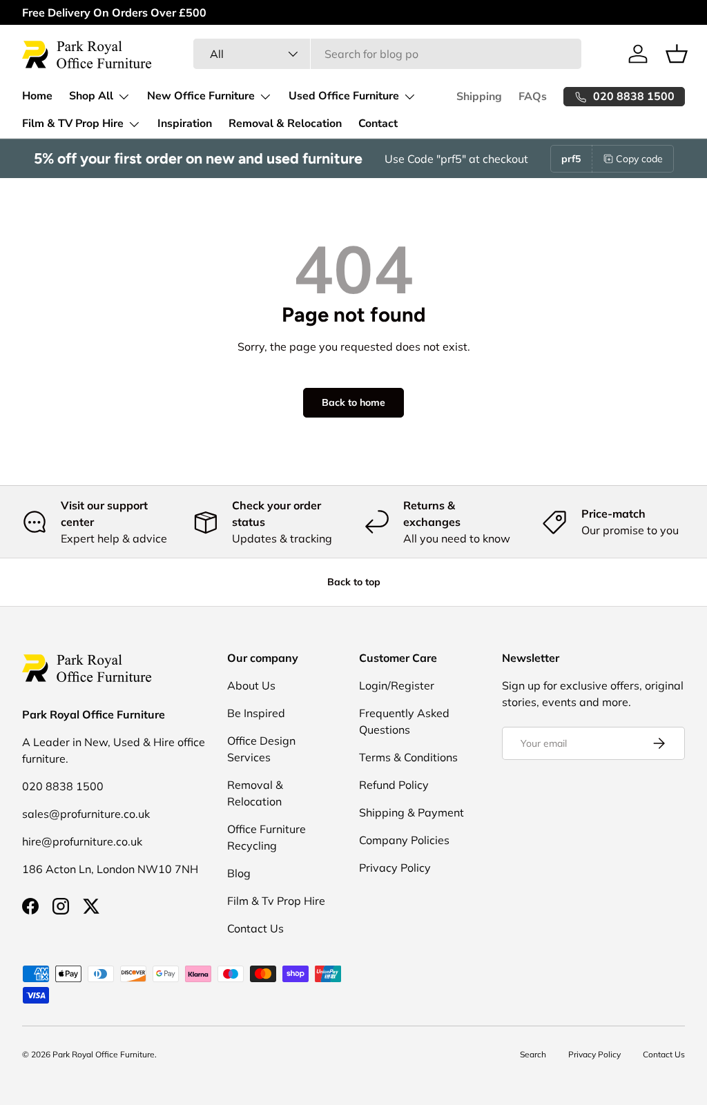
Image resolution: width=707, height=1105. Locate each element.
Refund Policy (394, 785)
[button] (676, 54)
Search (533, 1054)
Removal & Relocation (285, 123)
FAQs (533, 96)
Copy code (639, 159)
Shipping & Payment (411, 812)
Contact (378, 123)
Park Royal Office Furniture (103, 1054)
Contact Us (255, 928)
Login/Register (396, 685)
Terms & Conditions (408, 757)
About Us (251, 685)
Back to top (353, 582)
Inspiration (184, 123)
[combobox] (387, 54)
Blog (239, 873)
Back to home (353, 402)
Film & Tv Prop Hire (276, 901)
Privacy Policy (395, 867)
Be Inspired (256, 713)
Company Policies (404, 840)
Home (37, 96)
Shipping (479, 96)
